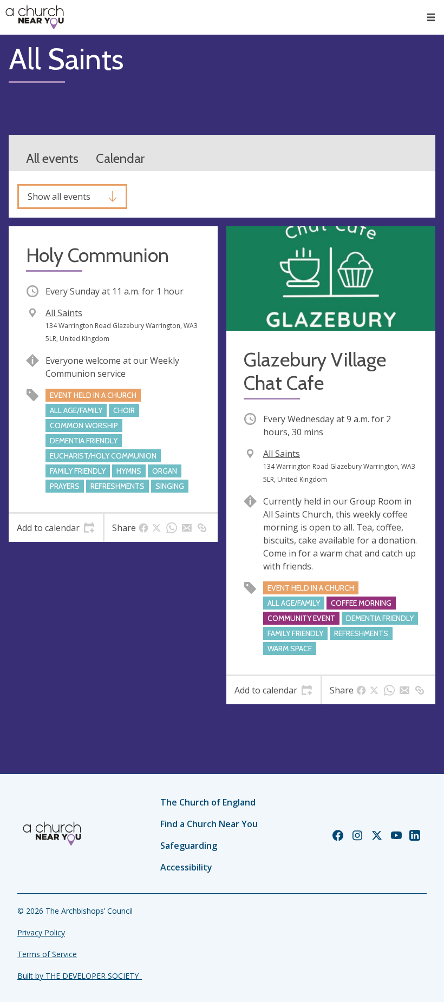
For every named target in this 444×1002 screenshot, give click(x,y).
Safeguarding (188, 846)
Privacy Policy (41, 932)
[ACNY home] (34, 17)
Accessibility (186, 867)
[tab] (56, 528)
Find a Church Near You (209, 824)
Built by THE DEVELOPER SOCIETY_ (79, 976)
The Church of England (208, 802)
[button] (431, 17)
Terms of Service (47, 954)
